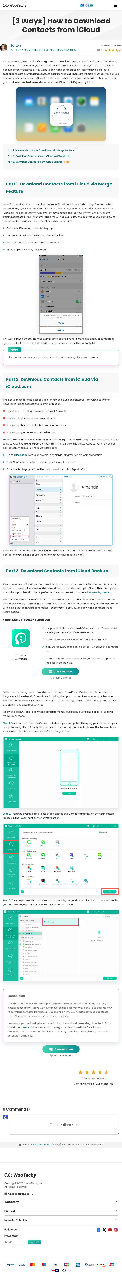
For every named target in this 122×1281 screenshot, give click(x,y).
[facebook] (98, 1230)
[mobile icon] (116, 5)
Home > (27, 1144)
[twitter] (104, 1230)
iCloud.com (20, 455)
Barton (15, 45)
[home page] (14, 6)
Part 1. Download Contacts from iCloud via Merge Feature (40, 150)
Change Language (19, 1194)
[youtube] (110, 1230)
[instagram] (116, 1230)
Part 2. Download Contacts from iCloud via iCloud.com (38, 156)
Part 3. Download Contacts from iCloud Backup (34, 162)
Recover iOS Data (67, 50)
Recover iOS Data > (41, 1144)
